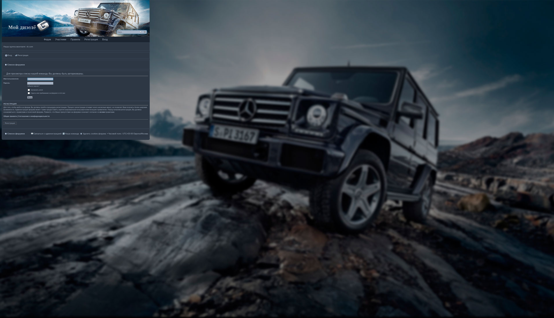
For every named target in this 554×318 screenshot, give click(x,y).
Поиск (140, 32)
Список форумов (16, 133)
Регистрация (91, 39)
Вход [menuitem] (10, 55)
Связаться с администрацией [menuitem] (47, 133)
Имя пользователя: (11, 79)
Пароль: (6, 83)
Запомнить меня (36, 90)
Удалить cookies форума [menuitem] (94, 133)
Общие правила (10, 116)
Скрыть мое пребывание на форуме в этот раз (47, 93)
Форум (47, 39)
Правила (75, 39)
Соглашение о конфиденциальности (33, 116)
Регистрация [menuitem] (22, 55)
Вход (105, 39)
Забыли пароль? (33, 86)
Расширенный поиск (145, 32)
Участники (60, 39)
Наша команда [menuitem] (72, 133)
